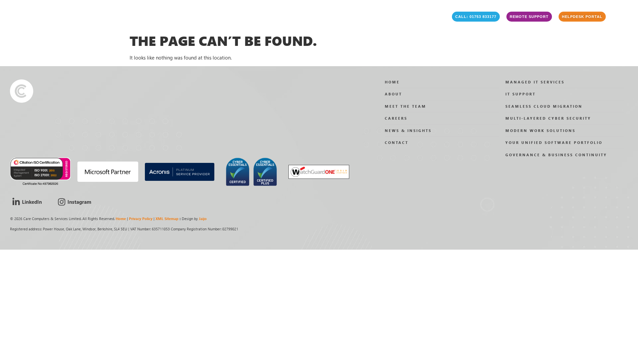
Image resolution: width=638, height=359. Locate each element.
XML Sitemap (167, 218)
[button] (476, 17)
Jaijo (203, 218)
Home (121, 218)
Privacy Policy (141, 218)
